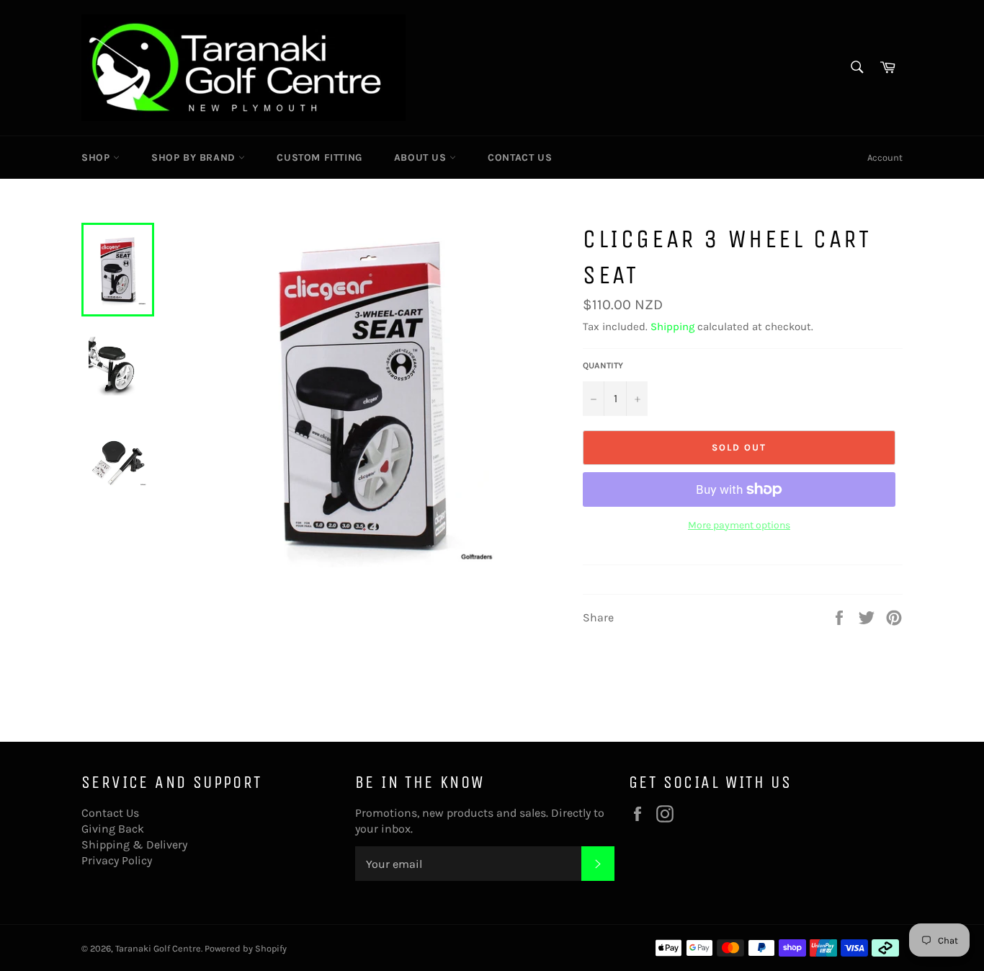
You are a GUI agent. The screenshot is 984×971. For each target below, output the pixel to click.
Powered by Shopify (246, 948)
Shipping (672, 326)
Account (885, 157)
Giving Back (112, 828)
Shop (97, 157)
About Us (421, 157)
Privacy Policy (116, 860)
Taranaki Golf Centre (158, 948)
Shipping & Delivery (134, 844)
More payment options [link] (739, 525)
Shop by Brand (194, 157)
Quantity (603, 365)
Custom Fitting (319, 157)
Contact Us (520, 157)
